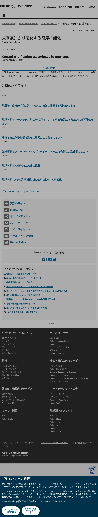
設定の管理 (45, 501)
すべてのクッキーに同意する (11, 511)
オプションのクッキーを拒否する (30, 511)
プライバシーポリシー (67, 496)
